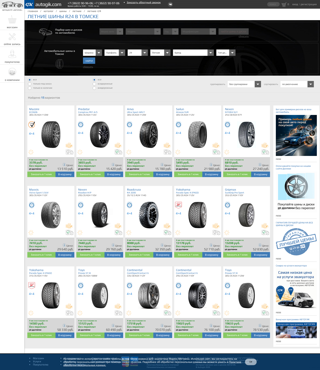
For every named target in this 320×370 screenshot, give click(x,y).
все (35, 79)
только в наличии (42, 87)
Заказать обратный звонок (144, 2)
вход (295, 4)
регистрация (309, 4)
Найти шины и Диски (233, 31)
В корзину (65, 174)
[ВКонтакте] (170, 4)
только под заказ (42, 83)
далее (278, 159)
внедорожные (105, 87)
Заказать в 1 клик (41, 174)
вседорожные (105, 83)
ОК (250, 362)
